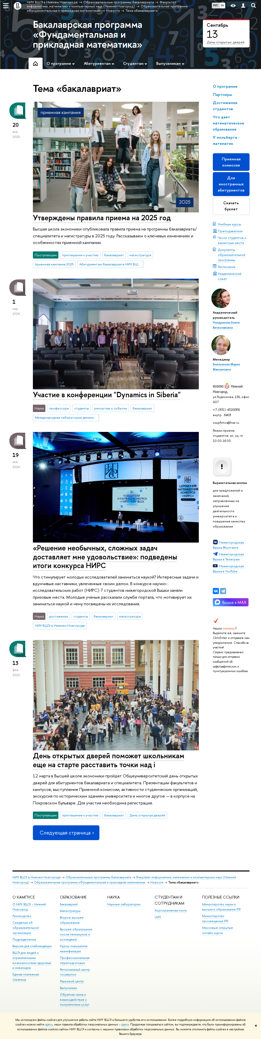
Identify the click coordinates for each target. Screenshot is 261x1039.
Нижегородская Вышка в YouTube (228, 568)
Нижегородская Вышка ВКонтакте (228, 545)
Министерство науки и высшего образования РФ (221, 907)
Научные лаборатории (123, 904)
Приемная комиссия (231, 162)
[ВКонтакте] (216, 591)
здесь (49, 1024)
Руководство (21, 916)
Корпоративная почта (171, 910)
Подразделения (24, 939)
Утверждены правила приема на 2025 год (102, 218)
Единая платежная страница (25, 977)
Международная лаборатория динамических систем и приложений (67, 417)
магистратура (140, 255)
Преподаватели (230, 231)
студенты (81, 408)
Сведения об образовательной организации (25, 927)
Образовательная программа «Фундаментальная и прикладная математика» (90, 882)
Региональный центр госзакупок (75, 972)
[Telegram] (223, 591)
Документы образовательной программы (231, 254)
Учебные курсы (229, 224)
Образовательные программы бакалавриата (98, 877)
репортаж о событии (110, 408)
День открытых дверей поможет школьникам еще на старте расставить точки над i (108, 760)
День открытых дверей (225, 42)
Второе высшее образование (72, 920)
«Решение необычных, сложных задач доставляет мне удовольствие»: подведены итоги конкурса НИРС (105, 556)
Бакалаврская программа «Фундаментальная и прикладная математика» (87, 34)
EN (222, 5)
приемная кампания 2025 (54, 264)
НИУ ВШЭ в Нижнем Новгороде (60, 625)
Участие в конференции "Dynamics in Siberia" (107, 395)
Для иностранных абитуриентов (231, 184)
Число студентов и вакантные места (232, 240)
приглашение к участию (80, 255)
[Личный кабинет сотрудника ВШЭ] (243, 5)
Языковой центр (72, 981)
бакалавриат (114, 255)
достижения (58, 616)
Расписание (227, 266)
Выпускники (68, 988)
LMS (158, 917)
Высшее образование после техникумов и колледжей (76, 934)
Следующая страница (65, 832)
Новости (156, 882)
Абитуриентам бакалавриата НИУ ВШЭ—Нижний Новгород (111, 264)
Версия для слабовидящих (32, 946)
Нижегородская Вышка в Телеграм (228, 556)
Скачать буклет (231, 206)
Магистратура (70, 911)
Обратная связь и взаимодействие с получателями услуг (74, 999)
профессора (59, 408)
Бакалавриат (69, 904)
